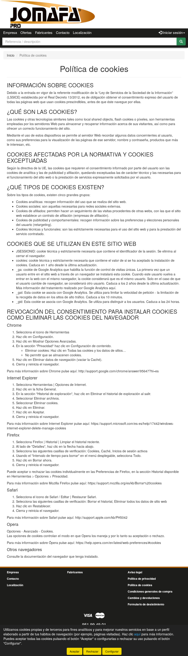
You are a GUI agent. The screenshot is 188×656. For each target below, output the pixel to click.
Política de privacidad (142, 578)
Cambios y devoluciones (144, 598)
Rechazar (92, 651)
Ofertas (26, 32)
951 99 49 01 (94, 624)
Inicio (10, 55)
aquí (112, 287)
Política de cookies (140, 585)
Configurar (112, 651)
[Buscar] (181, 41)
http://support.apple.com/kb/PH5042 (101, 517)
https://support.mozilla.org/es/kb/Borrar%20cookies (125, 483)
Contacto (62, 32)
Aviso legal (135, 572)
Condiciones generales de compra (150, 591)
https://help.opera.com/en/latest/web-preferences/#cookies (118, 542)
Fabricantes (44, 32)
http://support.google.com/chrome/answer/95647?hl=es (118, 371)
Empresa (10, 32)
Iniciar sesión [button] (172, 32)
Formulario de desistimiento (146, 604)
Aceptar (74, 651)
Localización (82, 32)
